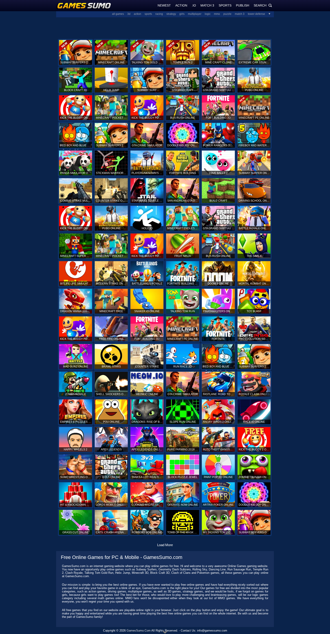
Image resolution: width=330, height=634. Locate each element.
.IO (194, 5)
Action (181, 5)
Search (263, 5)
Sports (225, 5)
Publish (242, 5)
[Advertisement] (165, 28)
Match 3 (207, 5)
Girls (182, 14)
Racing (159, 14)
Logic (208, 14)
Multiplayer (194, 14)
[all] (268, 14)
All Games (118, 14)
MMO (217, 14)
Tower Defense (256, 14)
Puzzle (227, 14)
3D (128, 14)
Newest (164, 5)
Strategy (171, 14)
